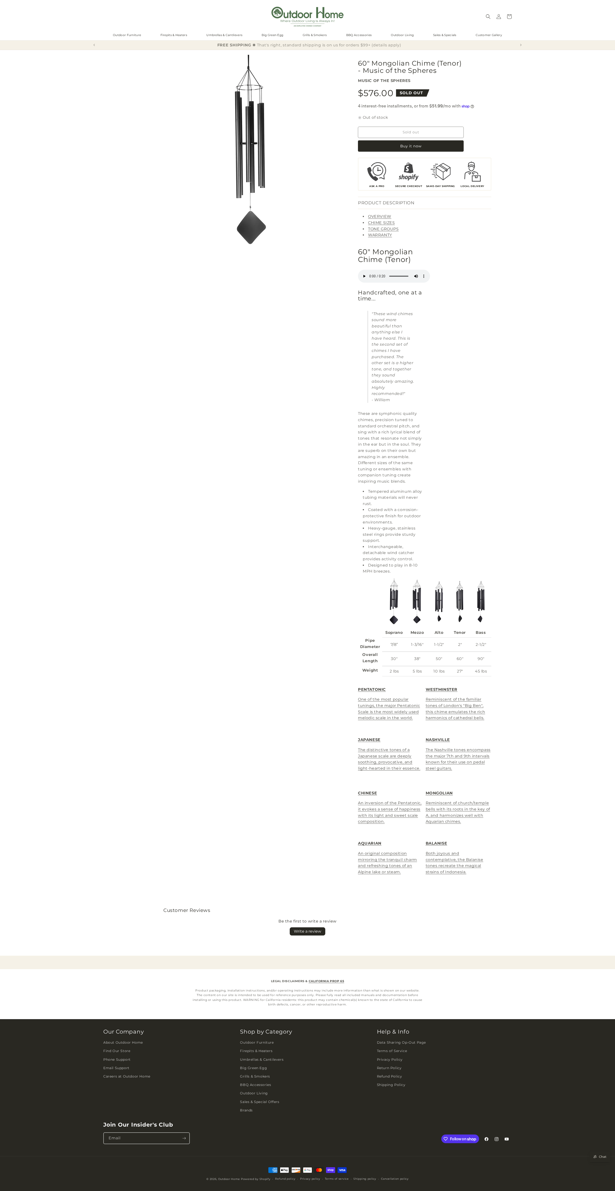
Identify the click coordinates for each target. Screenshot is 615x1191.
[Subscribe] (184, 1138)
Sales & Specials (444, 35)
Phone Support (117, 1059)
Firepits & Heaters (173, 35)
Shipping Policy (391, 1085)
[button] (488, 16)
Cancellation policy (395, 1178)
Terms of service (337, 1178)
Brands (246, 1110)
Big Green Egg (272, 35)
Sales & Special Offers (259, 1102)
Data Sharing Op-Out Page (401, 1042)
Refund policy (285, 1178)
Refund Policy (389, 1076)
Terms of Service (392, 1051)
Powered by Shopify (256, 1179)
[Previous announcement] (94, 45)
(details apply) (384, 45)
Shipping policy (364, 1178)
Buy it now (411, 146)
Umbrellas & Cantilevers (224, 35)
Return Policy (389, 1068)
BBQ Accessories (359, 35)
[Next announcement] (521, 45)
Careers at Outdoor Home (126, 1076)
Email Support (116, 1068)
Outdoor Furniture (127, 35)
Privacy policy (310, 1178)
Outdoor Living (402, 35)
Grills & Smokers (315, 35)
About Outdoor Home (123, 1042)
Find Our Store (116, 1051)
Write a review (307, 931)
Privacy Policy (390, 1059)
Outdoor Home (229, 1179)
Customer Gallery (489, 35)
